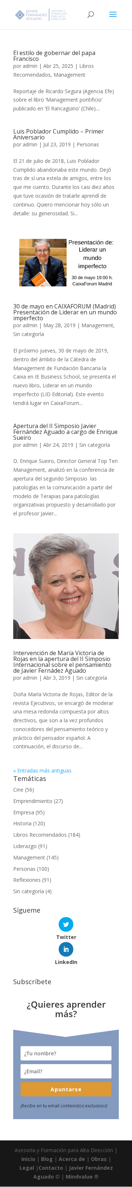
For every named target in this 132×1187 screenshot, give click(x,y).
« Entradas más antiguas (42, 770)
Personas (88, 144)
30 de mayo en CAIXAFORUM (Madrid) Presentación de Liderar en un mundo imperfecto (65, 312)
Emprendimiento (32, 800)
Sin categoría (28, 333)
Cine (18, 789)
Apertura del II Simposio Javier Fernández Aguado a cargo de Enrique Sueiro (65, 432)
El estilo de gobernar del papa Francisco (54, 56)
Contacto (50, 1167)
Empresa (23, 812)
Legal (26, 1167)
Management (69, 74)
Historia (22, 823)
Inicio (28, 1158)
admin (30, 65)
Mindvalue (79, 1176)
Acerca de (72, 1158)
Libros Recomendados (40, 834)
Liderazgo (25, 846)
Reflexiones (27, 879)
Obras (99, 1158)
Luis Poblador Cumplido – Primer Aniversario (58, 134)
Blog (47, 1158)
